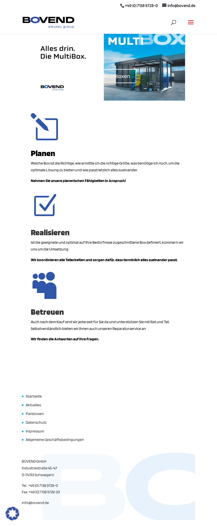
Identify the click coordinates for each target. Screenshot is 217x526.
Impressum (35, 431)
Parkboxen (35, 413)
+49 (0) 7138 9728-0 (141, 5)
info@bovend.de (35, 502)
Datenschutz (36, 422)
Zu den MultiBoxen (108, 76)
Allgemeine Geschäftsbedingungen (55, 439)
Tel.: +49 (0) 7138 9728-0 (40, 485)
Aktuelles (33, 405)
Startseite (34, 396)
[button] (12, 513)
